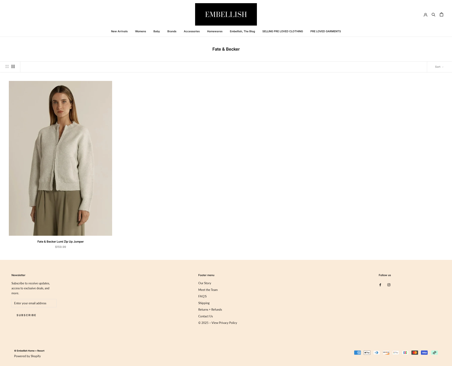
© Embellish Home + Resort (29, 350)
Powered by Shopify (27, 356)
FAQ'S (202, 296)
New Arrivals (119, 31)
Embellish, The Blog (242, 31)
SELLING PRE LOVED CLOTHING (282, 31)
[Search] (433, 14)
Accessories (192, 31)
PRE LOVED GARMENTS (325, 31)
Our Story (204, 283)
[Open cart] (441, 14)
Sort (438, 66)
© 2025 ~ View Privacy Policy (217, 323)
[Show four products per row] (13, 66)
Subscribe (26, 315)
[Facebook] (380, 284)
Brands (171, 31)
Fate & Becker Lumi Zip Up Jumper (60, 241)
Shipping (204, 303)
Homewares (214, 31)
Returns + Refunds (210, 309)
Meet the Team (208, 290)
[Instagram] (388, 284)
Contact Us (205, 316)
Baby (156, 31)
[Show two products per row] (7, 66)
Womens (140, 31)
